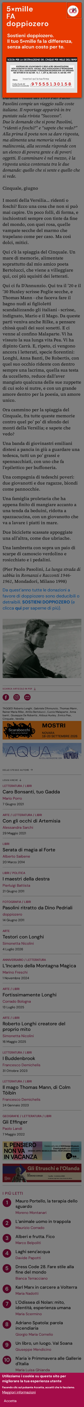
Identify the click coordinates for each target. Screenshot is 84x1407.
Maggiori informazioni (19, 1392)
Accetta (10, 1401)
